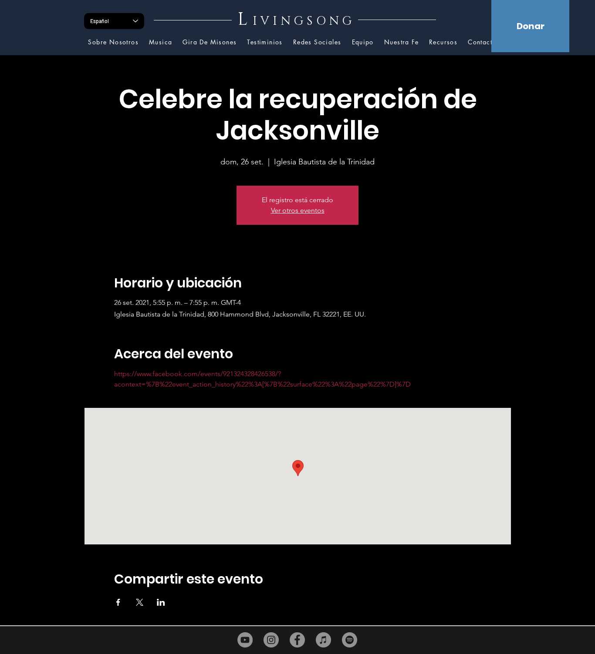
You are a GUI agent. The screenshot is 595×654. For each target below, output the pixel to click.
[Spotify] (349, 639)
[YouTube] (245, 639)
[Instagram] (271, 639)
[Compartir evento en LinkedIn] (161, 602)
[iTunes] (323, 639)
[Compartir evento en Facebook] (118, 602)
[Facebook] (297, 639)
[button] (443, 42)
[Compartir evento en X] (139, 602)
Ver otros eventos (298, 210)
